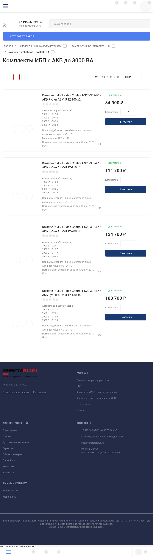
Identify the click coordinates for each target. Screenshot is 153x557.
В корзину (126, 121)
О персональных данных (16, 392)
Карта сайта (39, 392)
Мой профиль (10, 490)
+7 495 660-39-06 (30, 22)
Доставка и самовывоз (16, 442)
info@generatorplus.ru (92, 443)
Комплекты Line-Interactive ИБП (90, 46)
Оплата (7, 436)
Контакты (8, 466)
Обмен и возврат (12, 454)
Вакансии (8, 472)
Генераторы (83, 404)
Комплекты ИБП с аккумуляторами (39, 46)
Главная (8, 46)
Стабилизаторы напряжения (92, 380)
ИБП (78, 386)
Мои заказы (10, 496)
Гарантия (8, 448)
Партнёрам (9, 460)
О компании (10, 430)
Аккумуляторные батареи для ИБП (96, 398)
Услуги (80, 410)
